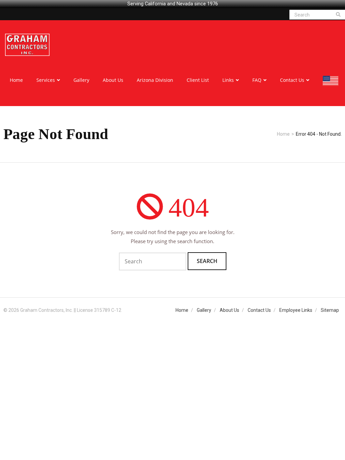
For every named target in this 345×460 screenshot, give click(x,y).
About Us (229, 310)
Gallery (204, 310)
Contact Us (259, 310)
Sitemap (330, 310)
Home (283, 134)
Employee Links (295, 310)
